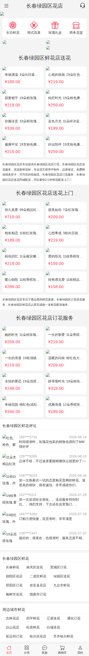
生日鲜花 (12, 32)
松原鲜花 (33, 627)
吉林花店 (12, 618)
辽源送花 (53, 618)
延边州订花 (14, 636)
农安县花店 (38, 585)
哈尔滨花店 (38, 636)
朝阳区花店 (14, 576)
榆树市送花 (14, 594)
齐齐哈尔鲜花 (63, 636)
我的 (80, 652)
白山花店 (12, 627)
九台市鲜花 (61, 585)
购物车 (62, 652)
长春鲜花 (12, 567)
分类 (27, 652)
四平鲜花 (33, 618)
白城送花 (53, 627)
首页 (9, 652)
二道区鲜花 (38, 576)
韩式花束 (34, 32)
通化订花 (73, 618)
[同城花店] (6, 6)
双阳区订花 (14, 585)
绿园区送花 (61, 576)
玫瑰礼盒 (55, 32)
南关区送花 (34, 567)
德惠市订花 (38, 594)
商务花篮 (76, 32)
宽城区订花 (58, 567)
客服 (44, 652)
